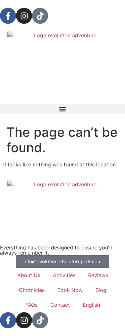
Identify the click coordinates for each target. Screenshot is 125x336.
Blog (101, 290)
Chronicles (32, 290)
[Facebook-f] (8, 16)
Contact (60, 305)
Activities (64, 275)
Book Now (70, 290)
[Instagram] (24, 16)
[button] (62, 109)
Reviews (98, 275)
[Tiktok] (40, 16)
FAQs (31, 305)
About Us (28, 275)
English (91, 305)
